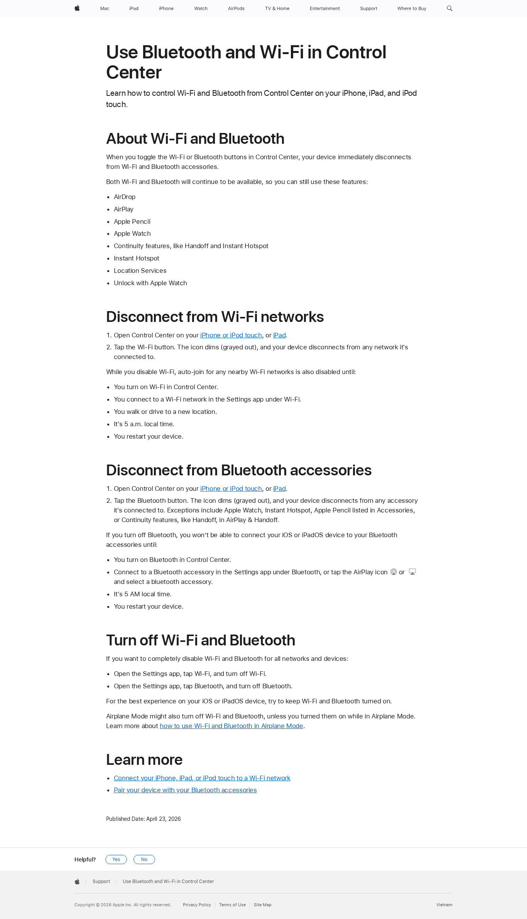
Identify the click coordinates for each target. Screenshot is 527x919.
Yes (116, 859)
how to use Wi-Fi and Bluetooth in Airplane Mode (231, 726)
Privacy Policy (197, 904)
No (144, 859)
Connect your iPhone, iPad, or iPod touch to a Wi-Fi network (202, 778)
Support (101, 881)
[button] (450, 8)
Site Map (263, 904)
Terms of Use (232, 904)
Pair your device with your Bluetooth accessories (185, 790)
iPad (279, 335)
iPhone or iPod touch (231, 335)
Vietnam (444, 904)
